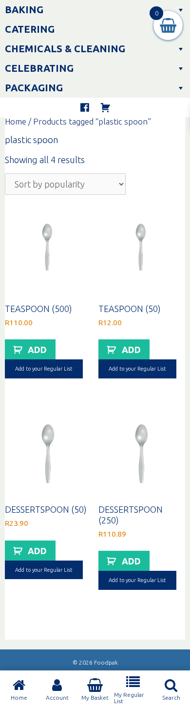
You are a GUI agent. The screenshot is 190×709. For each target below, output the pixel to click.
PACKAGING (34, 87)
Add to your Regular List (44, 369)
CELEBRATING (39, 68)
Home (15, 121)
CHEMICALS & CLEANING (65, 48)
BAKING (24, 9)
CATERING (30, 29)
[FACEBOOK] (85, 107)
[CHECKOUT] (105, 107)
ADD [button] (37, 349)
